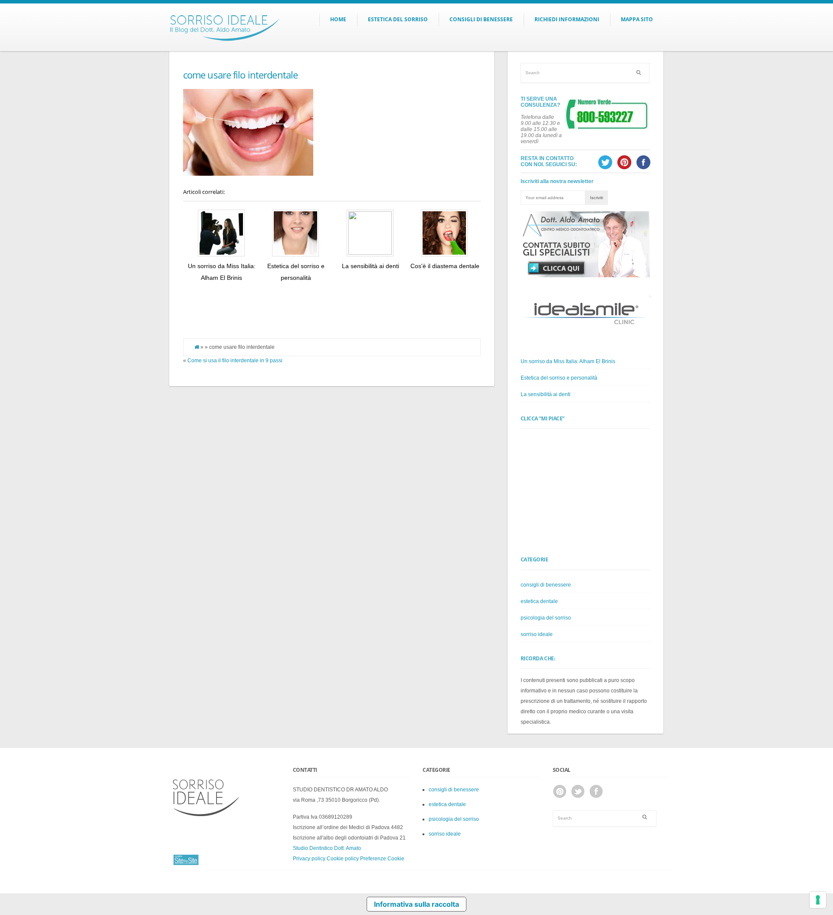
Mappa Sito (637, 19)
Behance (560, 791)
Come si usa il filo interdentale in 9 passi (234, 360)
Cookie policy (343, 859)
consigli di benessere (546, 585)
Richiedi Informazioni (567, 19)
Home (338, 19)
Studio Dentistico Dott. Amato (327, 848)
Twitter (578, 791)
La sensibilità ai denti (370, 265)
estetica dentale (539, 601)
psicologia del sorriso (546, 618)
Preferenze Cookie (382, 859)
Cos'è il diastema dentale (444, 265)
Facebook (596, 791)
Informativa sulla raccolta (416, 904)
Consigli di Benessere (481, 19)
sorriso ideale (537, 634)
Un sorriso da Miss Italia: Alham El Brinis (568, 361)
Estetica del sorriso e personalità (559, 378)
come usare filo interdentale (240, 74)
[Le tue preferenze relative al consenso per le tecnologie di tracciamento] (818, 900)
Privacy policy (309, 859)
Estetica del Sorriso (398, 19)
